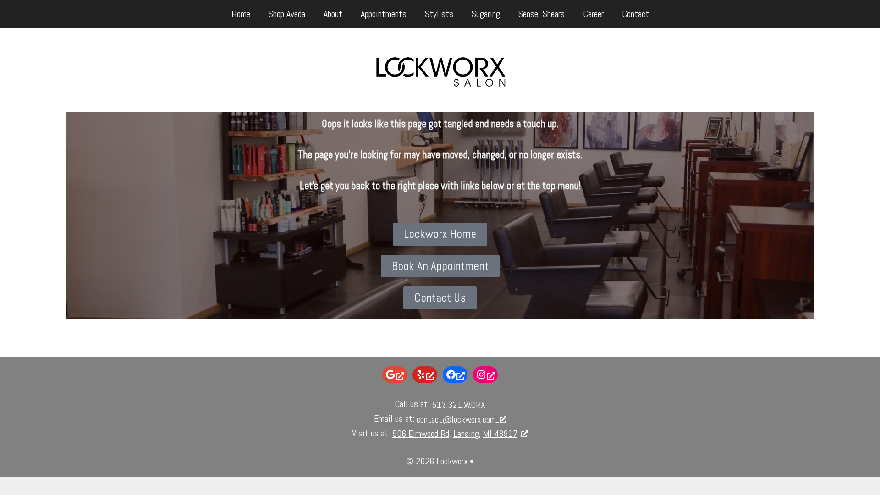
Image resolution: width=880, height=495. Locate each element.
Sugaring (486, 14)
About (333, 14)
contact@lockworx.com (456, 419)
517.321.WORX (458, 405)
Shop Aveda (287, 14)
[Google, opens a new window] (394, 374)
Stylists (439, 14)
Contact (635, 14)
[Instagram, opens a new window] (485, 374)
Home (240, 14)
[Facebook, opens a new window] (455, 374)
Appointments (384, 14)
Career (593, 14)
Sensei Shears (541, 14)
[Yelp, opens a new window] (424, 374)
